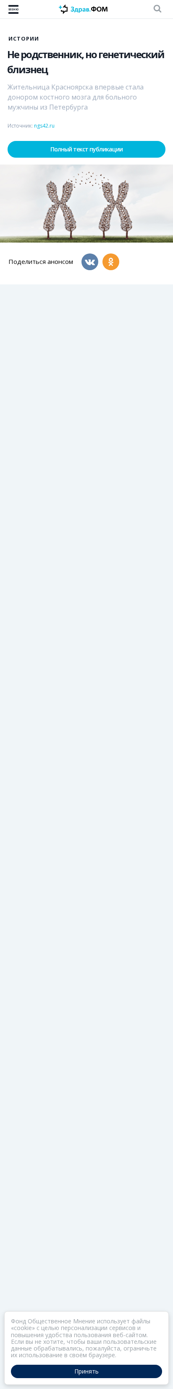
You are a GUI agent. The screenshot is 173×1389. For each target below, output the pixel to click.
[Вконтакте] (89, 261)
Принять (86, 1371)
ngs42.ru (44, 125)
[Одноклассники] (110, 261)
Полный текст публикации (86, 149)
